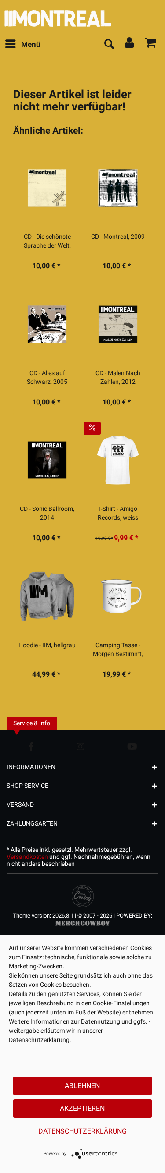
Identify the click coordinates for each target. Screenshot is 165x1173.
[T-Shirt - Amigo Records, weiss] (117, 460)
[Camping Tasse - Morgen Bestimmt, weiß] (117, 596)
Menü (30, 44)
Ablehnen (82, 1086)
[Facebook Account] (31, 746)
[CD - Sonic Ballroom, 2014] (47, 460)
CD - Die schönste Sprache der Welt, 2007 (47, 241)
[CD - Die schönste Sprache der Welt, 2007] (47, 187)
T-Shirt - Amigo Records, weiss (118, 513)
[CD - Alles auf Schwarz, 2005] (47, 324)
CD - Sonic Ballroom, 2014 (47, 513)
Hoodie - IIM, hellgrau (47, 645)
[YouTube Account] (132, 746)
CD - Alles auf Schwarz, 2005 (47, 377)
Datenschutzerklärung (82, 1131)
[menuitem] (22, 44)
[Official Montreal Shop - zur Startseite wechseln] (82, 16)
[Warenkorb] (151, 44)
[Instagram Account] (80, 746)
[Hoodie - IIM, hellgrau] (47, 596)
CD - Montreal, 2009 (118, 237)
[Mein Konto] (130, 44)
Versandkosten (27, 856)
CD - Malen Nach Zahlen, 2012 (117, 377)
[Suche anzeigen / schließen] (108, 44)
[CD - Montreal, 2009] (117, 187)
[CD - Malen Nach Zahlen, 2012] (117, 324)
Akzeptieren (82, 1108)
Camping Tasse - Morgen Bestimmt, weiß (118, 650)
